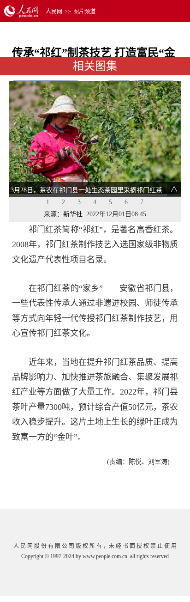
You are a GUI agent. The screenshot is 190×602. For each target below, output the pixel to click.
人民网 (54, 11)
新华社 (73, 214)
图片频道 (84, 11)
